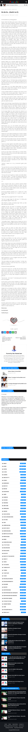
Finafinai (12, 502)
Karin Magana (12, 531)
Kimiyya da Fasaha (12, 533)
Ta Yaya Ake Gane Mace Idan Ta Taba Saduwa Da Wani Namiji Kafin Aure (17, 657)
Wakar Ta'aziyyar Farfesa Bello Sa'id (16, 377)
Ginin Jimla (12, 508)
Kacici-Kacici (12, 528)
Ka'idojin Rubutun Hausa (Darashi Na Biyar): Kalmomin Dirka (17, 704)
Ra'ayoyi (12, 553)
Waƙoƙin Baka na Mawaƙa (12, 595)
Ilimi (12, 522)
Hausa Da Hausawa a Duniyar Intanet (17, 634)
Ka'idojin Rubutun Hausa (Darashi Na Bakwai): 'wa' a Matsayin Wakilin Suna (17, 692)
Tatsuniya (12, 564)
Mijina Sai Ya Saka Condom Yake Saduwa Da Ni (15, 663)
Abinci (12, 463)
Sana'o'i (12, 559)
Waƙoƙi (12, 587)
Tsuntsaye (12, 573)
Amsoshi (17, 730)
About (9, 724)
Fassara (12, 500)
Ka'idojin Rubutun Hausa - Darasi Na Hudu (16, 710)
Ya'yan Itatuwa (12, 601)
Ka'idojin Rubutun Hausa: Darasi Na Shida (16, 698)
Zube (6, 9)
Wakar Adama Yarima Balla (14, 371)
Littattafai (12, 545)
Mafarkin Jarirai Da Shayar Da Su (16, 681)
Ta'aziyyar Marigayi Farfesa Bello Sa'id (17, 383)
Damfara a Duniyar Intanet (14, 628)
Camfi (12, 494)
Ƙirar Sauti (12, 612)
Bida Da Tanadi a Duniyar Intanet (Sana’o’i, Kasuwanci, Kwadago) (16, 623)
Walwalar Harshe (12, 578)
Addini (12, 469)
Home (2, 9)
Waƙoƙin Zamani (12, 598)
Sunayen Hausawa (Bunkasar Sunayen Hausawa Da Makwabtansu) (17, 647)
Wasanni (12, 584)
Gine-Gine (12, 505)
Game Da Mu (15, 724)
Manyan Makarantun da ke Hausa (11, 726)
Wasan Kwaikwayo (12, 581)
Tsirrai (12, 570)
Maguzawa (12, 550)
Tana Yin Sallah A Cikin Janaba (15, 669)
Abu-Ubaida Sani (5, 15)
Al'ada (12, 472)
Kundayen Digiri (12, 542)
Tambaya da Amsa (9, 727)
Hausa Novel (12, 514)
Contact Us (21, 724)
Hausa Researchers (12, 516)
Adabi (12, 466)
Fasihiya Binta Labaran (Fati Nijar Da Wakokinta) (16, 641)
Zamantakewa (12, 604)
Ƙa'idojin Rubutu (12, 609)
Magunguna (12, 547)
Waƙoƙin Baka (12, 590)
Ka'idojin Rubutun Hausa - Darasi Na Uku (16, 716)
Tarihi (12, 561)
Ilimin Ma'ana (12, 525)
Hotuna (12, 519)
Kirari (12, 539)
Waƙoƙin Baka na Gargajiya (12, 592)
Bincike (12, 488)
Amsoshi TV (12, 477)
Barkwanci (12, 483)
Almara (12, 474)
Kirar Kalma (12, 536)
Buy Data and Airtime (18, 727)
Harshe (12, 511)
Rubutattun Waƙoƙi (12, 556)
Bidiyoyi (12, 486)
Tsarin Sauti (12, 567)
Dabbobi (12, 497)
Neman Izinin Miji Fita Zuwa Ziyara (16, 675)
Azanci (12, 480)
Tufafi (12, 576)
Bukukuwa (12, 491)
